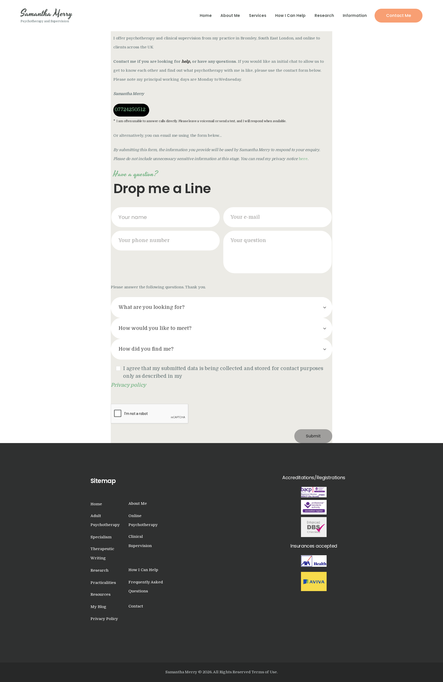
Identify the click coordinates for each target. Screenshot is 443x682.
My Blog (98, 606)
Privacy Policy (104, 618)
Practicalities (103, 582)
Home (96, 504)
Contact (135, 606)
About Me (137, 503)
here (303, 158)
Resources (100, 594)
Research (99, 570)
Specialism (101, 537)
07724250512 (130, 109)
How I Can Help (143, 570)
